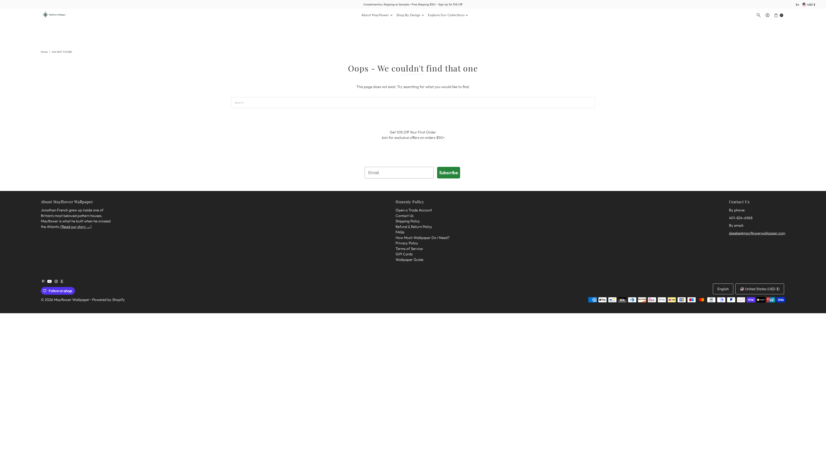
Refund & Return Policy (414, 226)
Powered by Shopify (108, 299)
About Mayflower (375, 15)
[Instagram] (56, 281)
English (723, 289)
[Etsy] (62, 281)
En (797, 4)
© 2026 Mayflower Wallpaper (65, 299)
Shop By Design (408, 15)
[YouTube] (49, 281)
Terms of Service (409, 248)
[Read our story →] (76, 226)
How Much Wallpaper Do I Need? (423, 237)
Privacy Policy (407, 243)
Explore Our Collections (446, 15)
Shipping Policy (408, 221)
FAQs (400, 232)
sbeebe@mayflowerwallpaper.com (757, 233)
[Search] (759, 15)
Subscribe (448, 172)
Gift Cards (404, 254)
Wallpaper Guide (409, 259)
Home (44, 51)
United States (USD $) (762, 289)
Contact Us (404, 215)
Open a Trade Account (414, 210)
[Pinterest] (43, 281)
